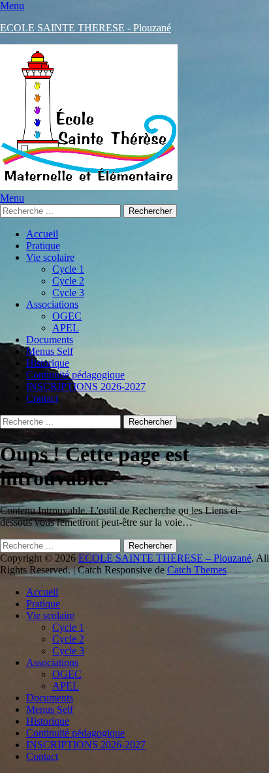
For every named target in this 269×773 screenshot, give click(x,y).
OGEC (67, 316)
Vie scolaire (50, 257)
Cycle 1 (68, 269)
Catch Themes (197, 569)
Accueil (42, 233)
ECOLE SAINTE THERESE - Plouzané (85, 27)
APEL (65, 327)
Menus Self (49, 351)
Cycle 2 (68, 280)
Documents (49, 339)
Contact (42, 398)
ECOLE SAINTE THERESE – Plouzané (164, 558)
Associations (52, 304)
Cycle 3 (68, 292)
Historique (47, 363)
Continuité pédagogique (75, 374)
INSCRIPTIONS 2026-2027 (86, 386)
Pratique (43, 245)
